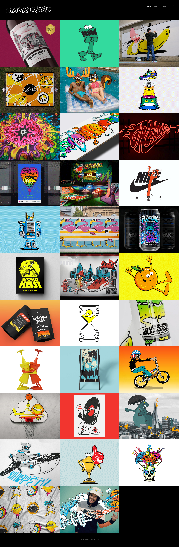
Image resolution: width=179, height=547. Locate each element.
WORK (149, 6)
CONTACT (164, 6)
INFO (156, 6)
